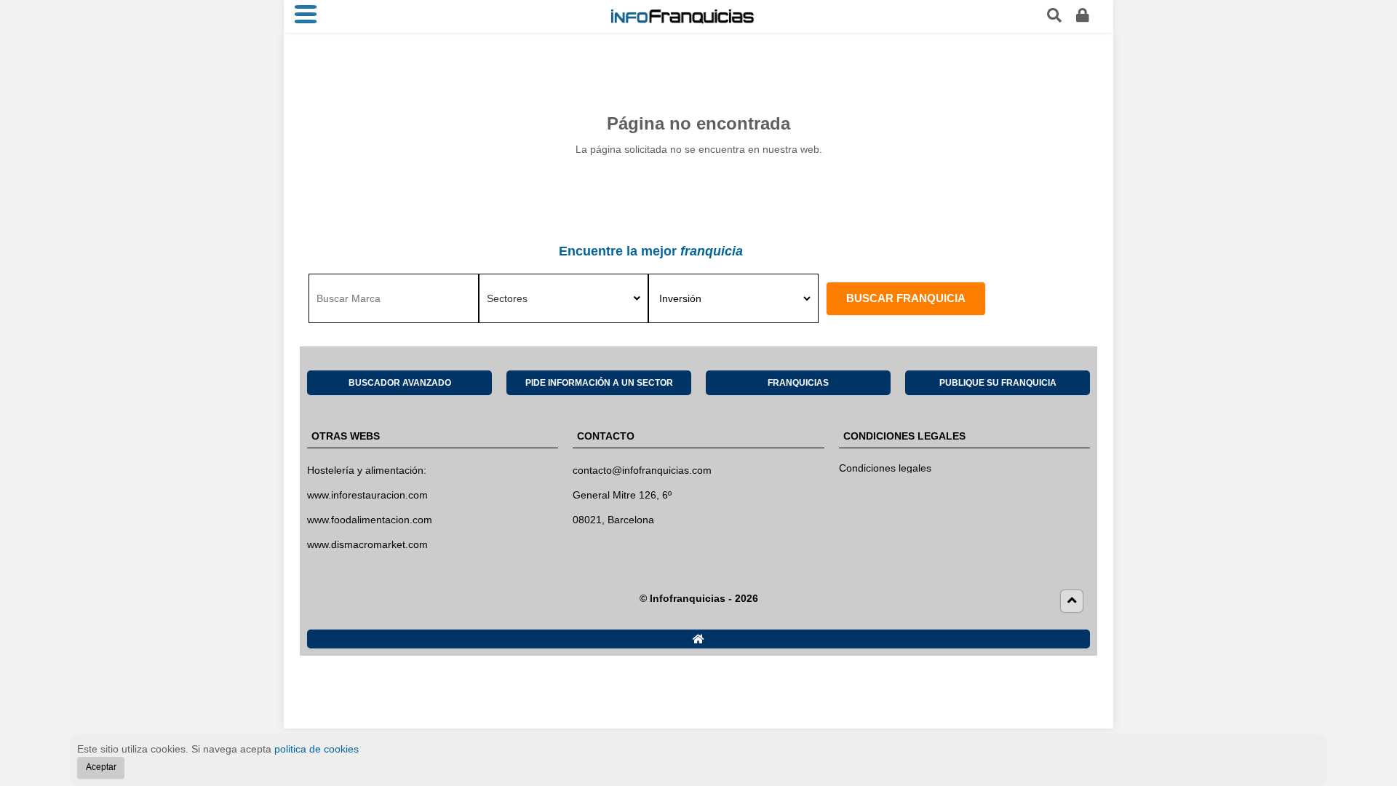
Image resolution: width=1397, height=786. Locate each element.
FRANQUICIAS (798, 383)
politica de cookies (316, 749)
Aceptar (101, 767)
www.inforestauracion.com (367, 495)
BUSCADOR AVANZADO (400, 383)
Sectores (507, 298)
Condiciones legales (885, 468)
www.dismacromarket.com (367, 544)
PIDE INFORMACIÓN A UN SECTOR (599, 383)
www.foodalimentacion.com (369, 519)
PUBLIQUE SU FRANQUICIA (997, 383)
